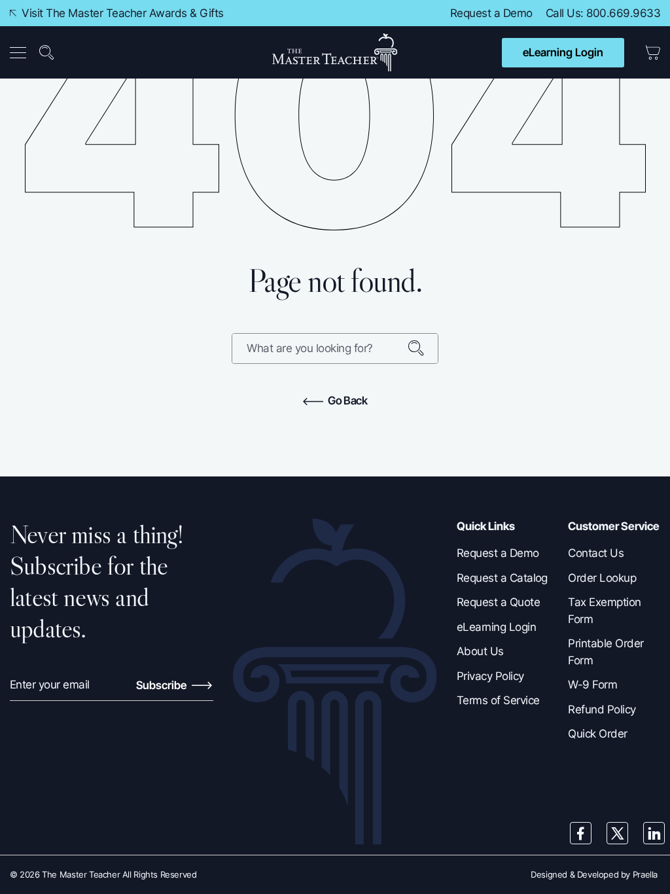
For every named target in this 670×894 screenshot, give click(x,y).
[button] (20, 52)
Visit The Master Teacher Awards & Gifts (121, 13)
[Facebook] (581, 833)
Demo (518, 13)
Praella (645, 874)
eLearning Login (563, 52)
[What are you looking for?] (423, 348)
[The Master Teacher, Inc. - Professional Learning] (334, 52)
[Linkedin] (654, 833)
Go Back (347, 400)
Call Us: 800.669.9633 (603, 13)
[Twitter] (618, 833)
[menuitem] (22, 52)
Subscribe (162, 685)
